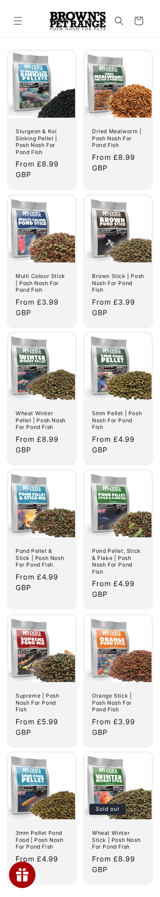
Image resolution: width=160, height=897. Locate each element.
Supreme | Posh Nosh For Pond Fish (37, 702)
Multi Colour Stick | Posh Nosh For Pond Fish (40, 283)
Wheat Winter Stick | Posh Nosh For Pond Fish (116, 840)
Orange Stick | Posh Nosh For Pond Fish (112, 702)
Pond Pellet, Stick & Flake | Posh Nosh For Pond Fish (116, 561)
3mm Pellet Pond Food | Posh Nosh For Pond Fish (40, 840)
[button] (18, 21)
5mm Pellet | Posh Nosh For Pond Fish (117, 420)
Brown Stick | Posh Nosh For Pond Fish (118, 283)
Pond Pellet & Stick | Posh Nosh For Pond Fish (40, 558)
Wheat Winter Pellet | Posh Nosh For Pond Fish (41, 420)
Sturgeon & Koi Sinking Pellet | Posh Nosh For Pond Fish (36, 141)
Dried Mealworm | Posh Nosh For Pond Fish (117, 138)
